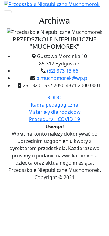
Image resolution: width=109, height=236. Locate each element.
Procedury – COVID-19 (54, 119)
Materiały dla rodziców (54, 112)
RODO (54, 97)
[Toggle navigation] (8, 11)
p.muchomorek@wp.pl (62, 78)
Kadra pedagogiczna (54, 104)
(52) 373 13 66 (62, 70)
